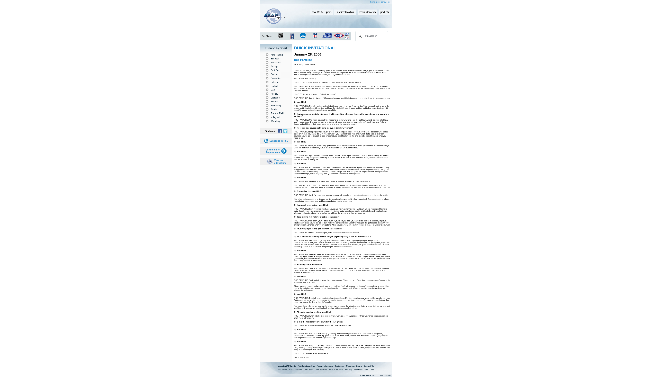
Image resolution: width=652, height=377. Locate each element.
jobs (378, 2)
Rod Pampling (303, 59)
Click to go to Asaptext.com (273, 151)
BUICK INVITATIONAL (315, 48)
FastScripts (282, 370)
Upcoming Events (354, 366)
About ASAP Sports (287, 366)
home (372, 2)
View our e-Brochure (280, 161)
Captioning (339, 366)
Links (372, 370)
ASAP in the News (336, 370)
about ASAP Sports (321, 12)
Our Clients (308, 370)
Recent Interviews (325, 366)
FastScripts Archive (306, 366)
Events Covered (295, 370)
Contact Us (369, 366)
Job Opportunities (361, 370)
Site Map (348, 370)
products (384, 12)
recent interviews (367, 12)
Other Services (321, 370)
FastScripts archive (345, 12)
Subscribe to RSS (278, 141)
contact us (385, 2)
